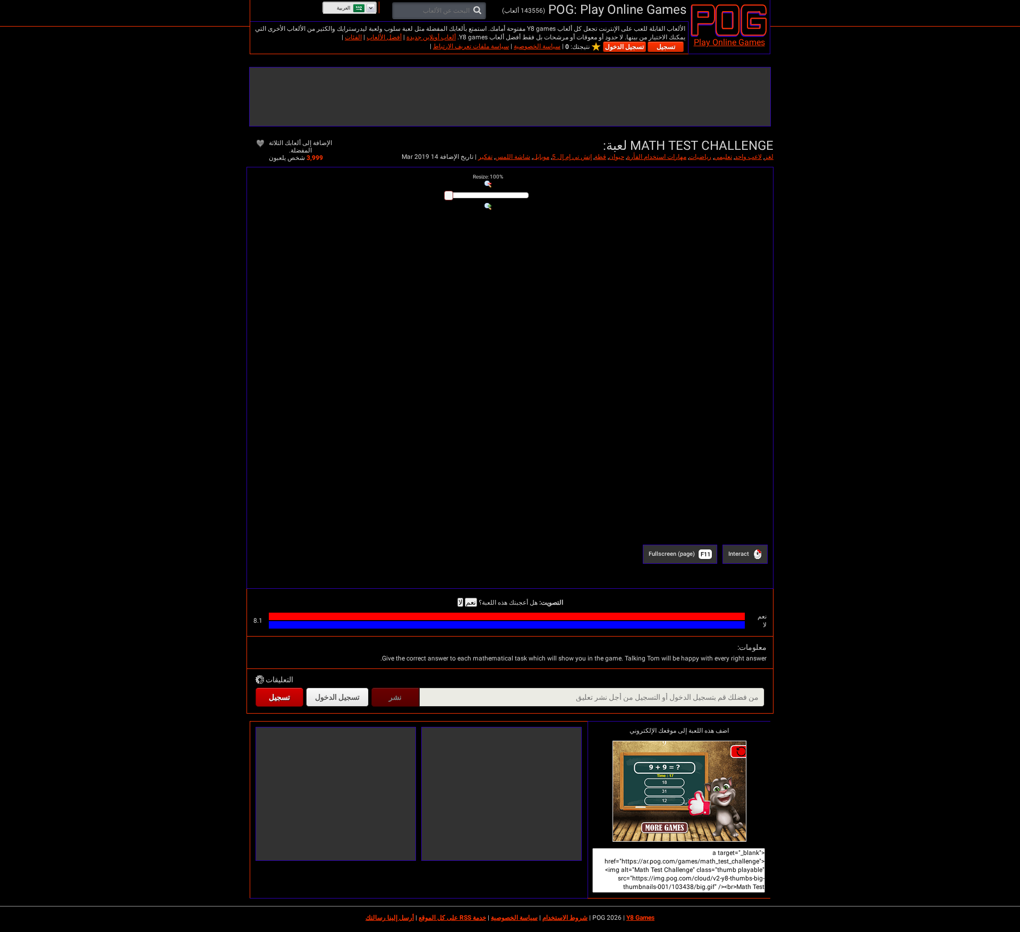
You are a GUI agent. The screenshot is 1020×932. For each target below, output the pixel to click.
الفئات (353, 37)
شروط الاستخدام (565, 917)
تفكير (485, 156)
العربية (344, 8)
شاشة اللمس (512, 156)
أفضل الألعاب (384, 37)
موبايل (541, 156)
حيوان (616, 156)
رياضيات (700, 156)
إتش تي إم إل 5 (572, 156)
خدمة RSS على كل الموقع (452, 917)
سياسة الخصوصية (537, 46)
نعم (471, 602)
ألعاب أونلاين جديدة (431, 37)
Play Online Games (729, 42)
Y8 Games (640, 917)
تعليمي (723, 156)
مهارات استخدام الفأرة (656, 156)
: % (488, 177)
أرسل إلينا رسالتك (390, 917)
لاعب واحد (748, 156)
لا (460, 602)
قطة (600, 156)
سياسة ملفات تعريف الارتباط (471, 46)
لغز (769, 156)
